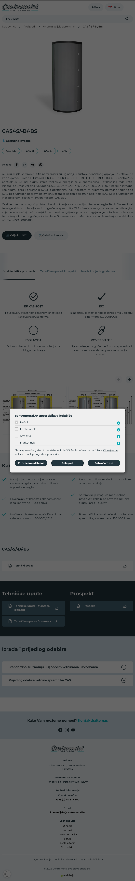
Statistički (26, 435)
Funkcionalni (28, 429)
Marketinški (28, 442)
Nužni (24, 422)
